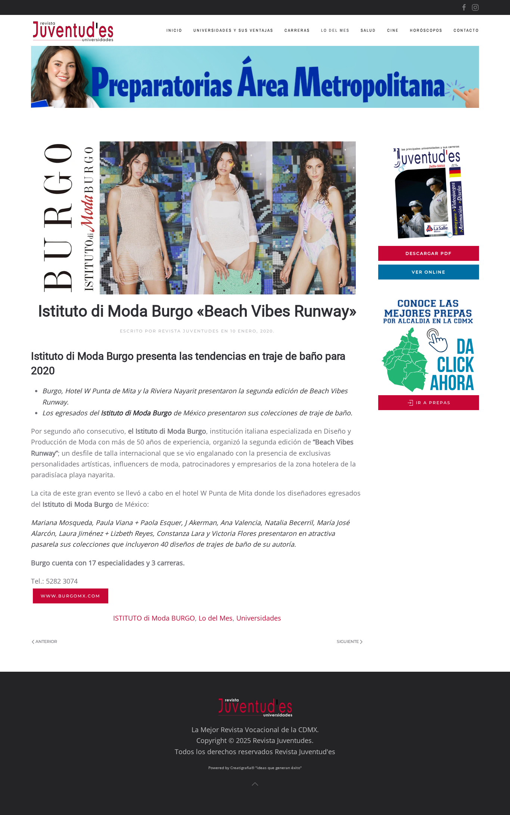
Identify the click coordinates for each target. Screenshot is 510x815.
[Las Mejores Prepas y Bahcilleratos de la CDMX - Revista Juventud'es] (255, 77)
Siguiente (348, 641)
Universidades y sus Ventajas (233, 30)
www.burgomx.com (70, 596)
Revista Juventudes (188, 331)
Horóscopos (426, 30)
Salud (368, 30)
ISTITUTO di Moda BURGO (154, 617)
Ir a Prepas (432, 402)
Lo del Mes (335, 30)
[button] (255, 784)
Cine (393, 30)
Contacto (466, 30)
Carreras (297, 30)
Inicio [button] (174, 30)
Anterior (46, 641)
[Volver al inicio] (78, 30)
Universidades (258, 617)
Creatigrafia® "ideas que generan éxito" (266, 767)
